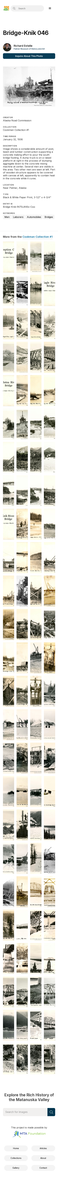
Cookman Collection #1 (37, 236)
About (43, 1158)
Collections (16, 1158)
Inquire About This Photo (29, 56)
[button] (50, 8)
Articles (43, 1148)
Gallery (15, 1168)
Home (16, 1148)
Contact (43, 1168)
